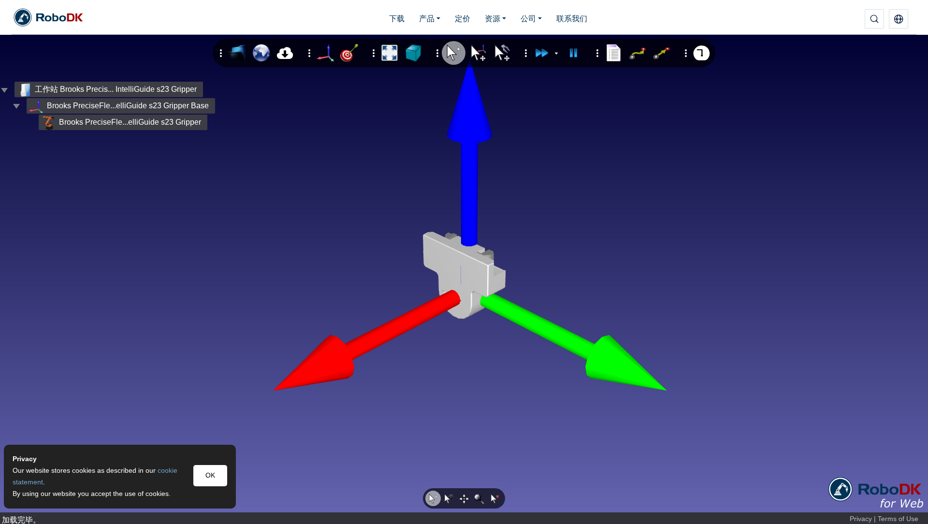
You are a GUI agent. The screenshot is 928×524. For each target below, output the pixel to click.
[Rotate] (448, 498)
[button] (898, 19)
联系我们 (571, 19)
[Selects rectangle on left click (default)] (433, 498)
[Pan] (464, 498)
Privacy (861, 519)
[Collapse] (16, 106)
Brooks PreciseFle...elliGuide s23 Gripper (130, 122)
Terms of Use (898, 519)
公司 (528, 19)
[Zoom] (479, 498)
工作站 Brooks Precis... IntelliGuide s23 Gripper (116, 89)
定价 (462, 19)
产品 (427, 19)
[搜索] (874, 19)
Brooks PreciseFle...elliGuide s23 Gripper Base (128, 106)
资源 (492, 19)
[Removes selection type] (495, 498)
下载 (397, 19)
